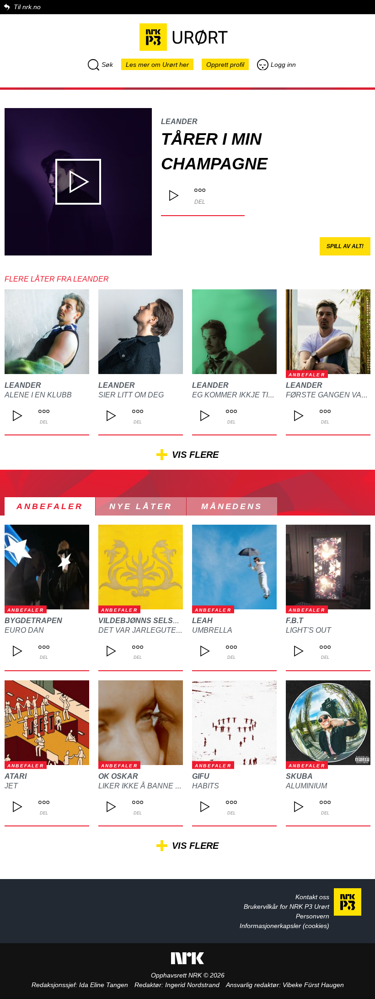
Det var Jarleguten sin (147, 630)
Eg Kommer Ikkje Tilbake (242, 395)
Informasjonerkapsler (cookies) (284, 925)
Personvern (312, 916)
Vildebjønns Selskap (143, 620)
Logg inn (283, 64)
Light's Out (308, 630)
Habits (205, 786)
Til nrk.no (27, 7)
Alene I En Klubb (38, 395)
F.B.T (294, 620)
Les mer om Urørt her (157, 64)
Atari (16, 776)
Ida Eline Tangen (103, 984)
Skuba (299, 776)
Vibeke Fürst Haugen (313, 984)
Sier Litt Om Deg (131, 395)
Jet (11, 786)
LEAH (202, 620)
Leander (179, 121)
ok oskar (118, 776)
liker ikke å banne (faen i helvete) (168, 786)
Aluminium (306, 786)
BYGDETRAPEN (33, 620)
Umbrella (212, 630)
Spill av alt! (345, 246)
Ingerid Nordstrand (192, 984)
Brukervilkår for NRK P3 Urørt (286, 906)
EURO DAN (24, 630)
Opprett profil (225, 64)
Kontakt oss (312, 897)
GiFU (200, 776)
